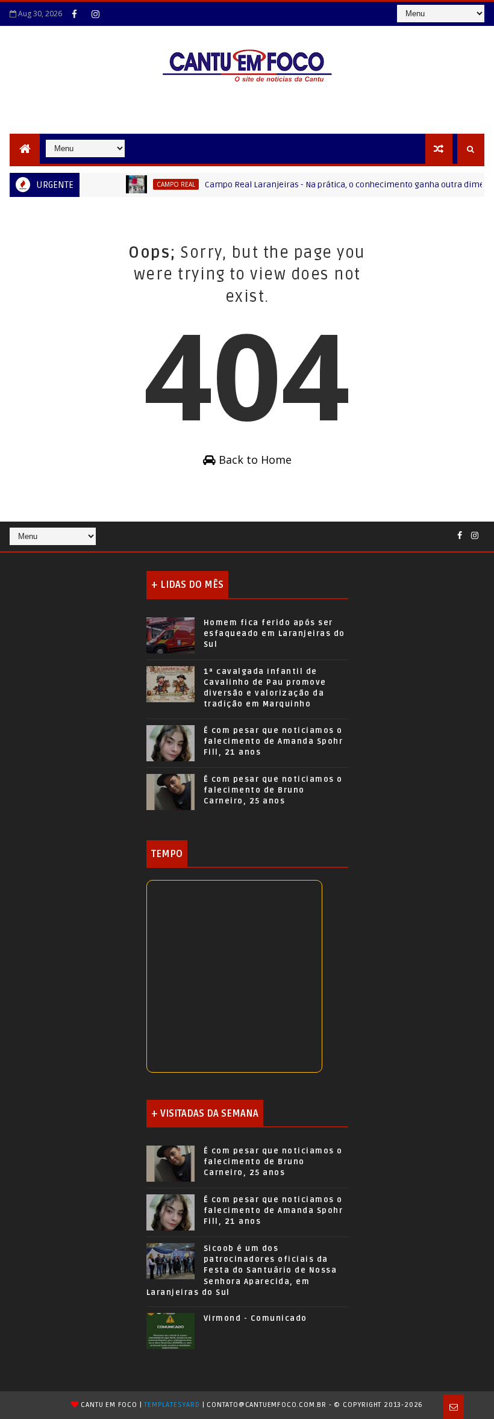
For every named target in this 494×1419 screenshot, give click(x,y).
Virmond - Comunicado (255, 1318)
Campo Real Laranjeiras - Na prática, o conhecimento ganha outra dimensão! (342, 184)
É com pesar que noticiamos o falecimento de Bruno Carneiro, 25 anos (273, 790)
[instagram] (95, 14)
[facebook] (74, 14)
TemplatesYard (171, 1404)
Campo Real (162, 184)
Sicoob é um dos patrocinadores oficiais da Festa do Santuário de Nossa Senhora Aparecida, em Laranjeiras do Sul (241, 1270)
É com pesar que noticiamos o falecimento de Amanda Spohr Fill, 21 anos (273, 741)
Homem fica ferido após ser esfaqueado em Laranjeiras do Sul (274, 633)
